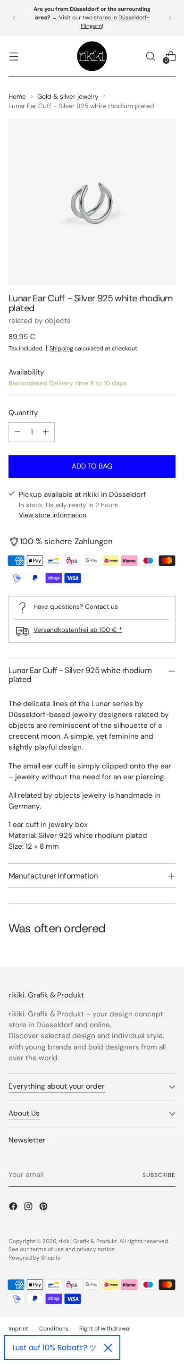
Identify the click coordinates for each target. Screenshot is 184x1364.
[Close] (108, 1348)
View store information (52, 515)
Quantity (23, 413)
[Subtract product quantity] (17, 432)
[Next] (169, 18)
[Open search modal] (150, 56)
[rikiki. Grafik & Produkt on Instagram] (29, 1208)
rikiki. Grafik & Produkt (88, 1241)
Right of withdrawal (105, 1328)
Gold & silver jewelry (68, 96)
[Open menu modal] (13, 56)
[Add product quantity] (45, 432)
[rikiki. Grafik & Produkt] (92, 56)
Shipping (61, 348)
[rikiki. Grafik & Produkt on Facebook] (14, 1208)
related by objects (39, 320)
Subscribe (159, 1175)
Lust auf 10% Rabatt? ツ (54, 1347)
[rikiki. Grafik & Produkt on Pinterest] (44, 1208)
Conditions (53, 1328)
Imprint (18, 1328)
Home (17, 96)
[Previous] (14, 18)
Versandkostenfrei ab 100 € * (77, 629)
